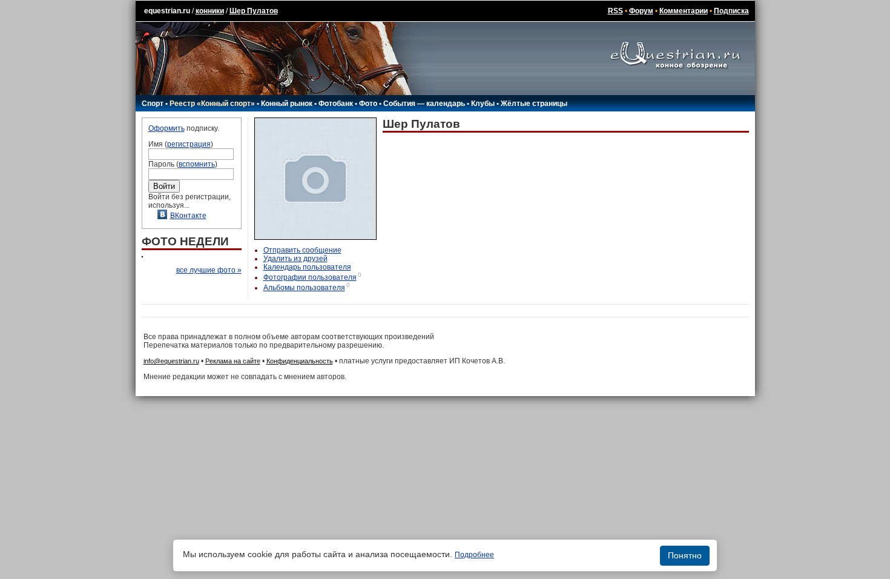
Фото (368, 103)
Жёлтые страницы (534, 103)
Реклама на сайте (232, 361)
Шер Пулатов (253, 11)
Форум (641, 11)
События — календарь (424, 103)
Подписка (731, 11)
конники (210, 11)
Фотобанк (335, 103)
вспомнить (197, 164)
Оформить (166, 128)
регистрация (189, 144)
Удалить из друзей (295, 258)
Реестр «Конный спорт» (212, 103)
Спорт (152, 103)
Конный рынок (286, 103)
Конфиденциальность (299, 361)
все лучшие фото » (209, 270)
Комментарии (683, 11)
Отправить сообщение (302, 250)
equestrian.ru (167, 11)
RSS (615, 11)
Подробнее (474, 555)
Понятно (685, 555)
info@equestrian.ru (171, 361)
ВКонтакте (188, 215)
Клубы (483, 103)
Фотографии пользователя (310, 277)
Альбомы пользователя (304, 287)
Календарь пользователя (307, 267)
